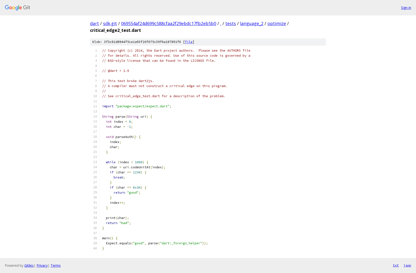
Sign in (406, 7)
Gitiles (29, 265)
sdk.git (110, 23)
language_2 (251, 23)
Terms (56, 265)
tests (230, 23)
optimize (276, 23)
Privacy (42, 265)
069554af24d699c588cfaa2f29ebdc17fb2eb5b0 (168, 23)
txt (396, 265)
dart (94, 23)
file (189, 42)
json (407, 265)
